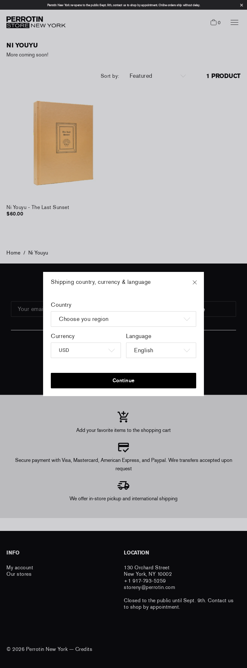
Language (138, 336)
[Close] (200, 285)
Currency (63, 336)
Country (61, 305)
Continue (124, 380)
